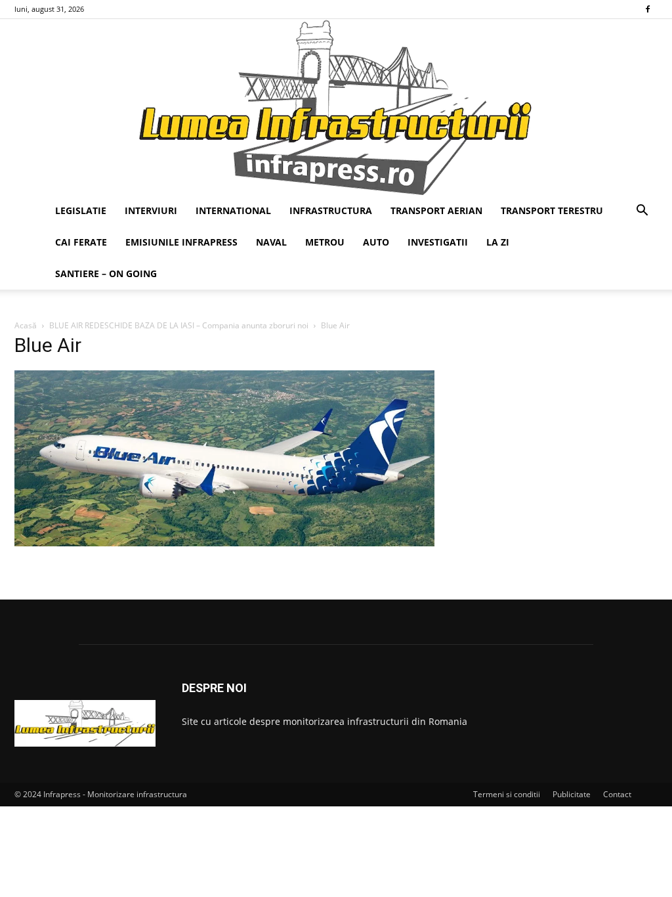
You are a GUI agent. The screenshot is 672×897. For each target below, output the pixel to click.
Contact (617, 794)
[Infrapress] (336, 107)
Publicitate (572, 794)
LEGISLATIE (80, 210)
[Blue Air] (224, 542)
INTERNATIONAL (233, 210)
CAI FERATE (81, 242)
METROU (325, 242)
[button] (642, 212)
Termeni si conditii (506, 794)
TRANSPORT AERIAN (436, 210)
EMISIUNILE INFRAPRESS (181, 242)
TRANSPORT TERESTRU (552, 210)
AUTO (376, 242)
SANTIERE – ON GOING (106, 273)
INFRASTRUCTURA (330, 210)
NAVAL (271, 242)
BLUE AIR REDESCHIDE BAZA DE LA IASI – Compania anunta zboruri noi (178, 325)
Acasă (25, 325)
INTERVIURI (151, 210)
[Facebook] (648, 9)
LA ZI (497, 242)
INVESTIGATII (438, 242)
